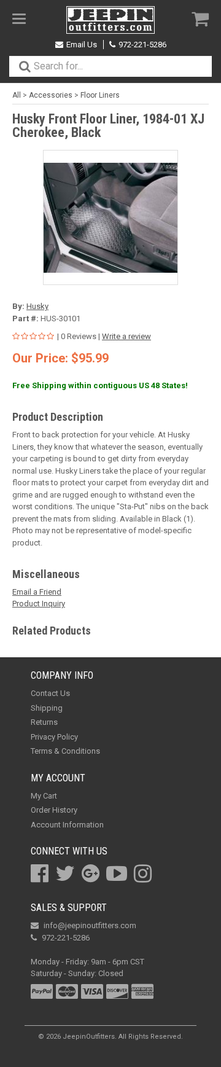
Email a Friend (36, 591)
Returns (44, 722)
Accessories (50, 95)
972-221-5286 (142, 44)
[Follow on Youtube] (116, 873)
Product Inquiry (38, 603)
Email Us (81, 44)
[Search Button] (24, 66)
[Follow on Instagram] (143, 873)
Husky (37, 306)
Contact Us (50, 693)
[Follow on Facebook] (39, 873)
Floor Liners (100, 95)
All (16, 95)
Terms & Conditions (65, 751)
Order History (54, 810)
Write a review (126, 336)
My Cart (44, 795)
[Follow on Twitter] (65, 873)
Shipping (47, 708)
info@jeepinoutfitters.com (90, 925)
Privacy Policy (54, 736)
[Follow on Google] (90, 873)
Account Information (67, 824)
